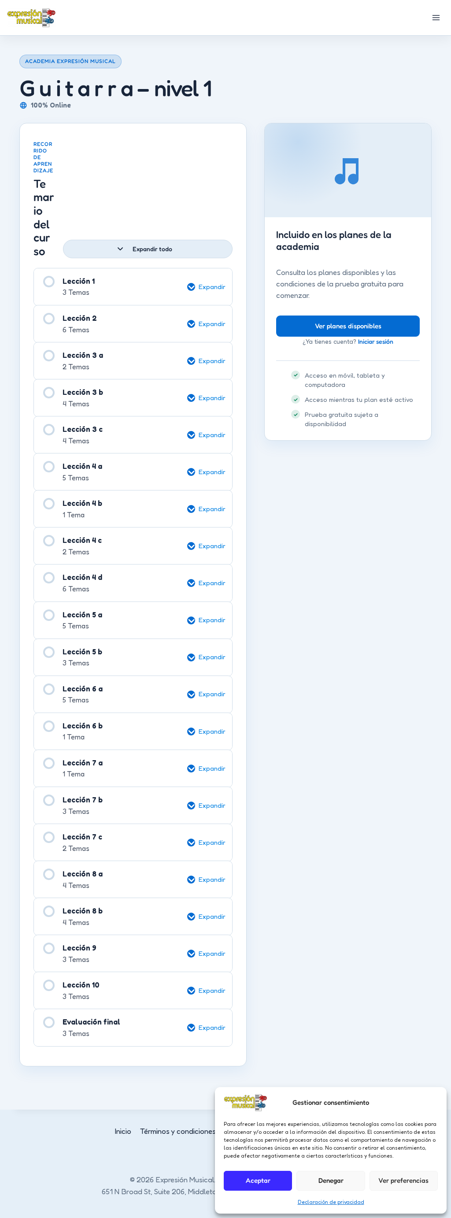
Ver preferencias (403, 1180)
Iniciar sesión (375, 341)
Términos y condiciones (178, 1131)
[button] (209, 287)
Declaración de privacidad (331, 1202)
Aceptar (258, 1180)
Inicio (123, 1131)
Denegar (331, 1180)
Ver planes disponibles (348, 326)
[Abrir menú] (436, 17)
